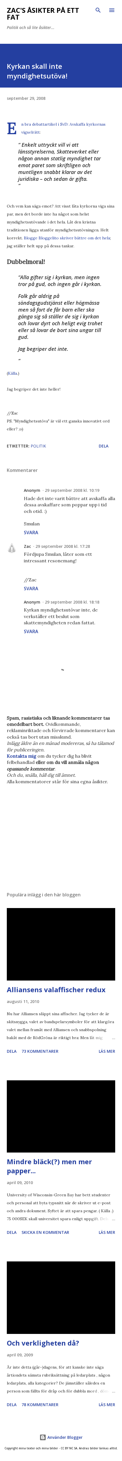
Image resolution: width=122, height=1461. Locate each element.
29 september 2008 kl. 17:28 (62, 546)
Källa (12, 373)
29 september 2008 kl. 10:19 (72, 490)
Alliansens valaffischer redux (56, 989)
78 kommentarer (40, 1404)
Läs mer (107, 1051)
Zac (27, 546)
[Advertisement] (61, 833)
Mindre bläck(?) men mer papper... (49, 1166)
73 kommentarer (40, 1051)
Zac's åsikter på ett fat (43, 13)
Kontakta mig (21, 756)
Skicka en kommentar (45, 1232)
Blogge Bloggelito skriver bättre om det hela (67, 238)
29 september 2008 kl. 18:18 (72, 602)
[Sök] (98, 10)
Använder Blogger (64, 1437)
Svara (31, 532)
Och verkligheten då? (43, 1343)
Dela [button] (103, 446)
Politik (38, 446)
